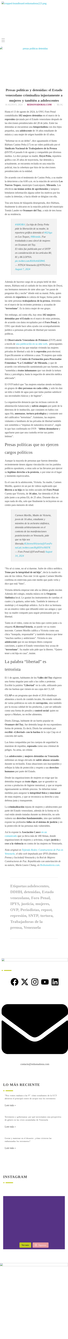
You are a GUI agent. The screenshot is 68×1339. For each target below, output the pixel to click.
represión (18, 915)
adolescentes (38, 886)
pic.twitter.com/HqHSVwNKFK (34, 547)
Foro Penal (40, 898)
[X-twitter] (25, 982)
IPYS (14, 904)
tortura (46, 915)
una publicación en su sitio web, (32, 344)
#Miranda (35, 236)
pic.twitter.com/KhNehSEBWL (30, 261)
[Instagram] (35, 982)
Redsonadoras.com (49, 865)
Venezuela (32, 927)
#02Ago (48, 232)
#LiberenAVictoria (33, 543)
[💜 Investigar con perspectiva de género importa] (34, 1219)
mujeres (42, 904)
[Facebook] (15, 982)
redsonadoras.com (39, 104)
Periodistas (29, 910)
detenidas (32, 892)
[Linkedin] (55, 982)
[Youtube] (45, 982)
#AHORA (20, 224)
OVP (14, 910)
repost (46, 910)
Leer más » (10, 1105)
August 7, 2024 (22, 269)
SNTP (33, 915)
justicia (27, 904)
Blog (60, 104)
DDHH (16, 892)
